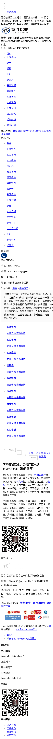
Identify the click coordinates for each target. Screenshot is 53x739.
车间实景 (11, 97)
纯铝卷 (10, 166)
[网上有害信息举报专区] (12, 619)
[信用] (13, 614)
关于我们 (11, 85)
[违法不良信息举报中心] (42, 619)
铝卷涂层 (11, 200)
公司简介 (11, 91)
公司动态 (11, 114)
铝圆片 (10, 80)
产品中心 (11, 728)
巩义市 (19, 481)
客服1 (9, 635)
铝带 (9, 74)
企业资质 (11, 102)
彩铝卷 (10, 189)
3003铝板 (11, 217)
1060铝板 (11, 211)
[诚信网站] (28, 619)
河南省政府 (40, 475)
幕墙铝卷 (11, 183)
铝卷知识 (11, 119)
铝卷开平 (11, 223)
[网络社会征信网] (45, 614)
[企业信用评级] (24, 614)
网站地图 (11, 12)
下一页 (33, 458)
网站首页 (11, 735)
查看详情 (20, 333)
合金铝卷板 (12, 228)
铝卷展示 (11, 57)
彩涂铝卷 (27, 131)
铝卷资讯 (11, 108)
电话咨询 (11, 725)
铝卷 (9, 63)
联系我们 (11, 125)
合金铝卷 (5, 134)
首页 (9, 54)
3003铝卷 (46, 131)
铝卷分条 (11, 240)
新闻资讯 (11, 732)
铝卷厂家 (33, 453)
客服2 (32, 638)
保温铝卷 (17, 131)
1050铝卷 (11, 160)
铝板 (9, 68)
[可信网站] (35, 614)
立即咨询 (11, 333)
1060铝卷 (36, 131)
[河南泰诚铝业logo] (15, 34)
